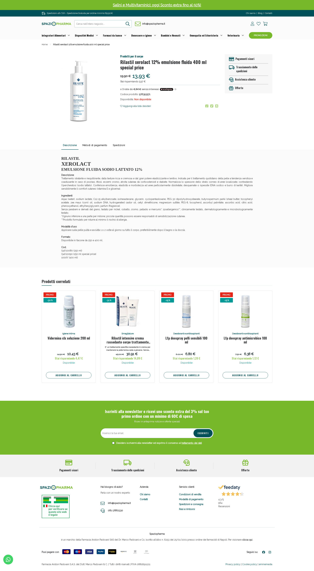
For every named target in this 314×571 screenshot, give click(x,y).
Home (45, 44)
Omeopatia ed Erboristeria (204, 35)
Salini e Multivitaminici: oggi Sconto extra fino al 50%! (157, 5)
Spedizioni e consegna (191, 504)
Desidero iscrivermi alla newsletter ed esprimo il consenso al (159, 443)
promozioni (260, 35)
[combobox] (103, 24)
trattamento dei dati (192, 443)
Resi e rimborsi (187, 509)
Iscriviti (203, 433)
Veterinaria (233, 35)
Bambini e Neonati (170, 35)
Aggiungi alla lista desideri (136, 106)
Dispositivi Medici (84, 35)
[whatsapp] (8, 559)
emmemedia (265, 564)
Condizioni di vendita (190, 494)
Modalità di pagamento (191, 499)
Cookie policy (249, 564)
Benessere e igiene (141, 35)
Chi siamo (250, 13)
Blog (260, 13)
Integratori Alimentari (54, 35)
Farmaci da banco (112, 35)
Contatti (268, 13)
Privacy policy (233, 564)
